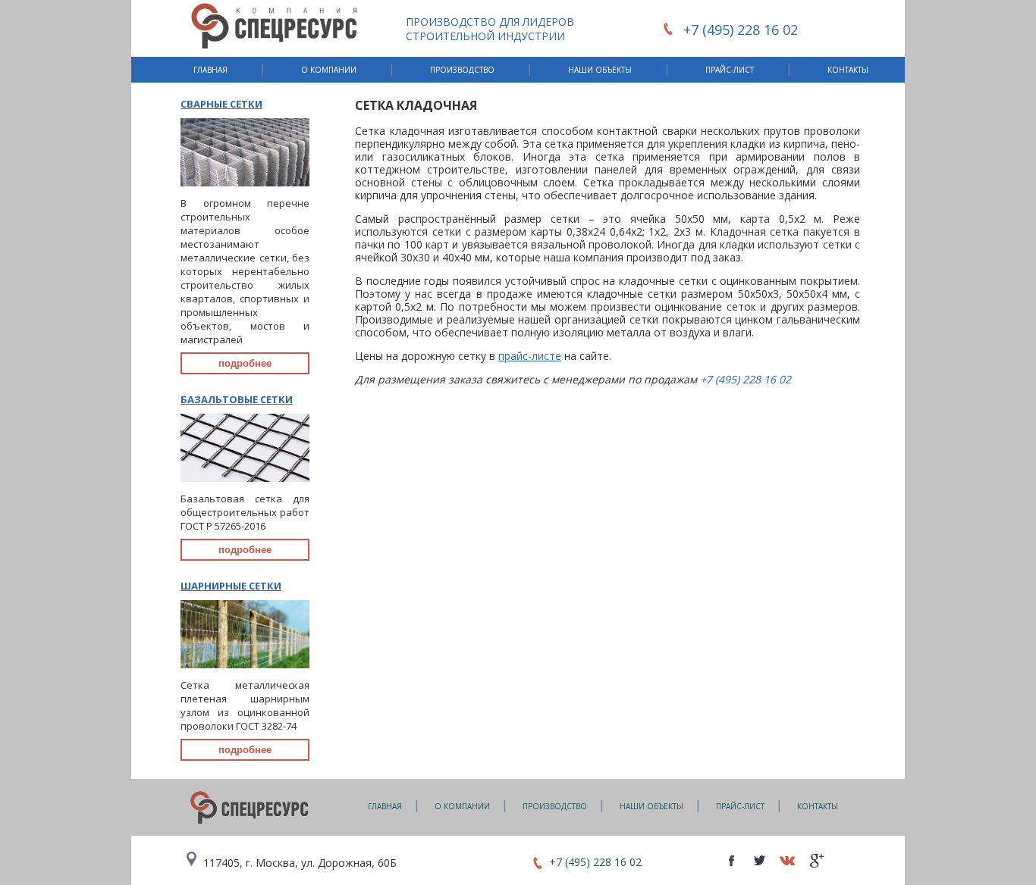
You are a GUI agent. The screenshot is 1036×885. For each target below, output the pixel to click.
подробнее (245, 363)
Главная (210, 69)
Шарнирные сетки (231, 586)
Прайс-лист (729, 69)
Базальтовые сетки (237, 399)
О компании (328, 69)
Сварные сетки (221, 104)
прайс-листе (529, 356)
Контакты (847, 69)
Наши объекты (600, 69)
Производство (462, 69)
